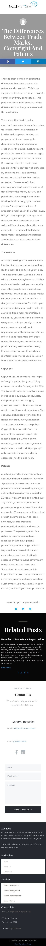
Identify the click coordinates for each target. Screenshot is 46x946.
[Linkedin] (23, 752)
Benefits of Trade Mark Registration (22, 639)
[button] (23, 12)
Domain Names (9, 901)
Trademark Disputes (11, 886)
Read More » (6, 668)
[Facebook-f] (16, 752)
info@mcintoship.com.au (24, 728)
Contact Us (8, 872)
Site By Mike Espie (23, 944)
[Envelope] (29, 752)
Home (6, 862)
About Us (7, 867)
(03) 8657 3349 (19, 741)
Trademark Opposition (12, 891)
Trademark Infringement (12, 896)
